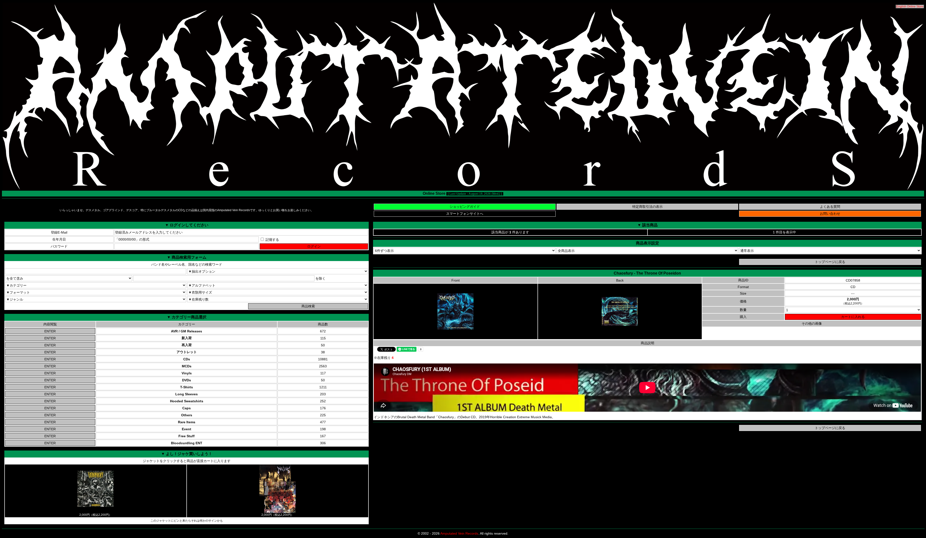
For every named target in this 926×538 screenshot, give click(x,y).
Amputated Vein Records (459, 533)
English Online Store (909, 6)
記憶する (272, 240)
